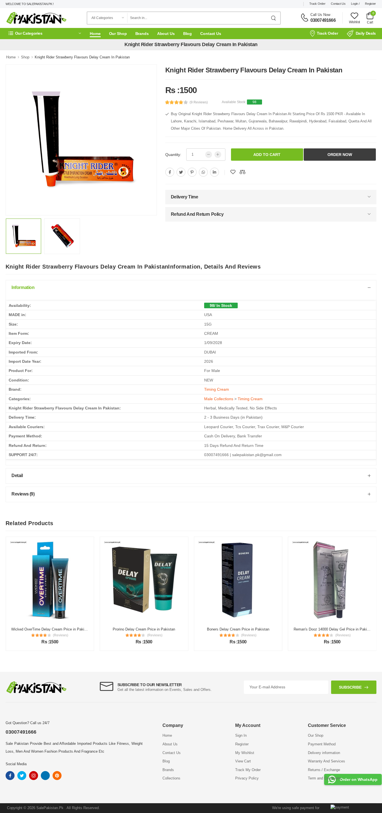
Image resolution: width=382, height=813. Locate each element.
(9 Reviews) (199, 102)
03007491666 (323, 20)
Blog (187, 33)
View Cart (243, 761)
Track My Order (248, 770)
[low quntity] (208, 154)
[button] (45, 33)
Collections (171, 778)
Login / (355, 3)
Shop (25, 57)
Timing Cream (216, 389)
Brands (142, 33)
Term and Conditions (324, 778)
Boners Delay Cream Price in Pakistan (238, 629)
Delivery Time (184, 197)
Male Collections (218, 399)
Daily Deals (366, 33)
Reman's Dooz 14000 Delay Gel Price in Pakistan (334, 629)
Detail (17, 475)
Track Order (317, 3)
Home (95, 33)
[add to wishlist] (232, 172)
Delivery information (324, 753)
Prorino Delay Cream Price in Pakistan (144, 629)
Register (370, 3)
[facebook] (169, 172)
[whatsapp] (203, 172)
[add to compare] (242, 172)
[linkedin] (214, 172)
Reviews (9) (23, 494)
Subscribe (350, 687)
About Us (166, 33)
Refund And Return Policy (197, 214)
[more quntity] (217, 154)
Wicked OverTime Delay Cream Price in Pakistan (51, 629)
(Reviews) (60, 635)
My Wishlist (244, 753)
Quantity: (173, 154)
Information (23, 287)
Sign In (241, 735)
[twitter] (180, 172)
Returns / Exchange (324, 770)
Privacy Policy (247, 778)
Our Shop (118, 33)
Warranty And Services (326, 761)
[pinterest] (192, 172)
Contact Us (338, 3)
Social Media (16, 764)
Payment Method (322, 744)
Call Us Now (320, 15)
